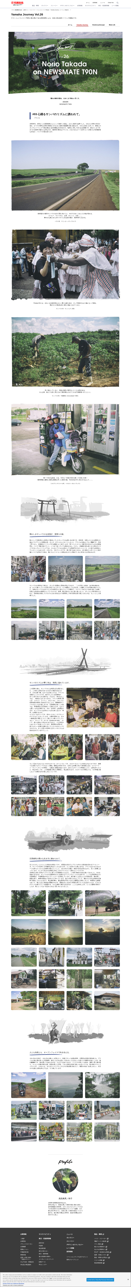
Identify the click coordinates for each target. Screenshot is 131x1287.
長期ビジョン (24, 1249)
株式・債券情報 (43, 1253)
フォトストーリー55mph (43, 10)
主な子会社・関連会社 (27, 1262)
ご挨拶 (22, 1238)
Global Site (111, 2)
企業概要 (23, 1246)
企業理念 (23, 1241)
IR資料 (41, 1245)
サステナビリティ (90, 5)
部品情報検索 (98, 1263)
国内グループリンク (73, 1259)
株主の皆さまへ (43, 1251)
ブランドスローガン (26, 1244)
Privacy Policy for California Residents (13, 1283)
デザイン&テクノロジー (67, 5)
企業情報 (79, 5)
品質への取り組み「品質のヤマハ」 (25, 1258)
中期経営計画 (24, 1252)
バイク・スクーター (100, 1238)
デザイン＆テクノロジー (75, 1245)
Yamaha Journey (82, 25)
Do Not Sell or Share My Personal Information (100, 1279)
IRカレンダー (43, 1264)
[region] (65, 1279)
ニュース (102, 2)
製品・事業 (35, 5)
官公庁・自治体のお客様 (101, 1252)
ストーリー (54, 5)
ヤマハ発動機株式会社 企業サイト (20, 10)
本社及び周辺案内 (25, 1264)
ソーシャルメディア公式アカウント (77, 1257)
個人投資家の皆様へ (45, 1256)
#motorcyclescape (98, 25)
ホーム (88, 2)
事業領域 (23, 1255)
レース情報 (115, 5)
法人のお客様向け (99, 1249)
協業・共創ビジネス (100, 1255)
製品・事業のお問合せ (101, 1257)
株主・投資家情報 (103, 5)
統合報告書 (42, 1248)
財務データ (42, 1262)
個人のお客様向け (99, 1246)
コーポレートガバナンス (46, 1259)
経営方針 (41, 1243)
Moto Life (112, 25)
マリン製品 (97, 1244)
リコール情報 (98, 1260)
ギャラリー (44, 5)
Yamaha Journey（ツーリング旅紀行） (60, 10)
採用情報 (95, 2)
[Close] (128, 1279)
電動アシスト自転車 (100, 1241)
